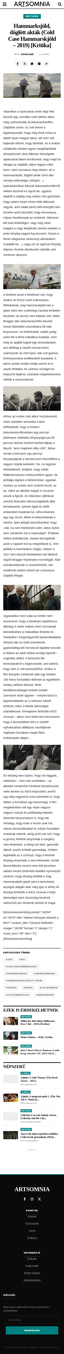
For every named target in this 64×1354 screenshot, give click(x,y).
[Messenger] (39, 64)
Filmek (32, 1216)
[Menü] (6, 4)
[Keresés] (57, 4)
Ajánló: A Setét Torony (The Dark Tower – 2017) (39, 1079)
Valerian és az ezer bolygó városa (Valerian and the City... (38, 1117)
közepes (12, 987)
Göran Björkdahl (45, 973)
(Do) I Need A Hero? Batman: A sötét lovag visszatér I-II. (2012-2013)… (40, 1052)
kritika (29, 987)
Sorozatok (32, 1223)
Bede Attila (31, 1085)
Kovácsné (27, 54)
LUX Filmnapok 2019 (18, 995)
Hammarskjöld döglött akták (25, 980)
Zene (32, 1230)
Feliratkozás (32, 1330)
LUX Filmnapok (49, 987)
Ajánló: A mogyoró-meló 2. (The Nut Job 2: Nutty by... (40, 1098)
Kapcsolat (32, 1266)
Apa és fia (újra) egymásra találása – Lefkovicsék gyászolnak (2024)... (40, 1135)
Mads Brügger (46, 995)
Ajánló (25, 1073)
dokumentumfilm (17, 973)
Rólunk (32, 1258)
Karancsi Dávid (33, 1122)
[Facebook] (18, 64)
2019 (10, 959)
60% (23, 959)
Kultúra (32, 1238)
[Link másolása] (46, 64)
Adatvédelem (32, 1280)
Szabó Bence (32, 1141)
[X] (25, 64)
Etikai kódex (32, 1273)
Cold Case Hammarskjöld (22, 966)
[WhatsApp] (32, 64)
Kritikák (32, 16)
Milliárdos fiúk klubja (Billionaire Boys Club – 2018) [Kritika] (38, 1022)
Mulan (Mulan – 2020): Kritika (37, 1037)
